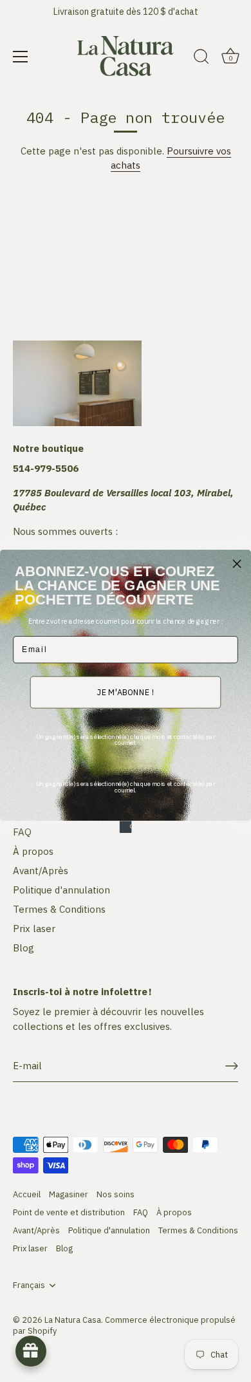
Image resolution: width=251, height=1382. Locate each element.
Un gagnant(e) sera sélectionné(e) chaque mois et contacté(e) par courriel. (125, 739)
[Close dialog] (237, 563)
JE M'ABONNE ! (125, 692)
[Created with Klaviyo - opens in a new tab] (126, 827)
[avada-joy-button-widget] (30, 1351)
